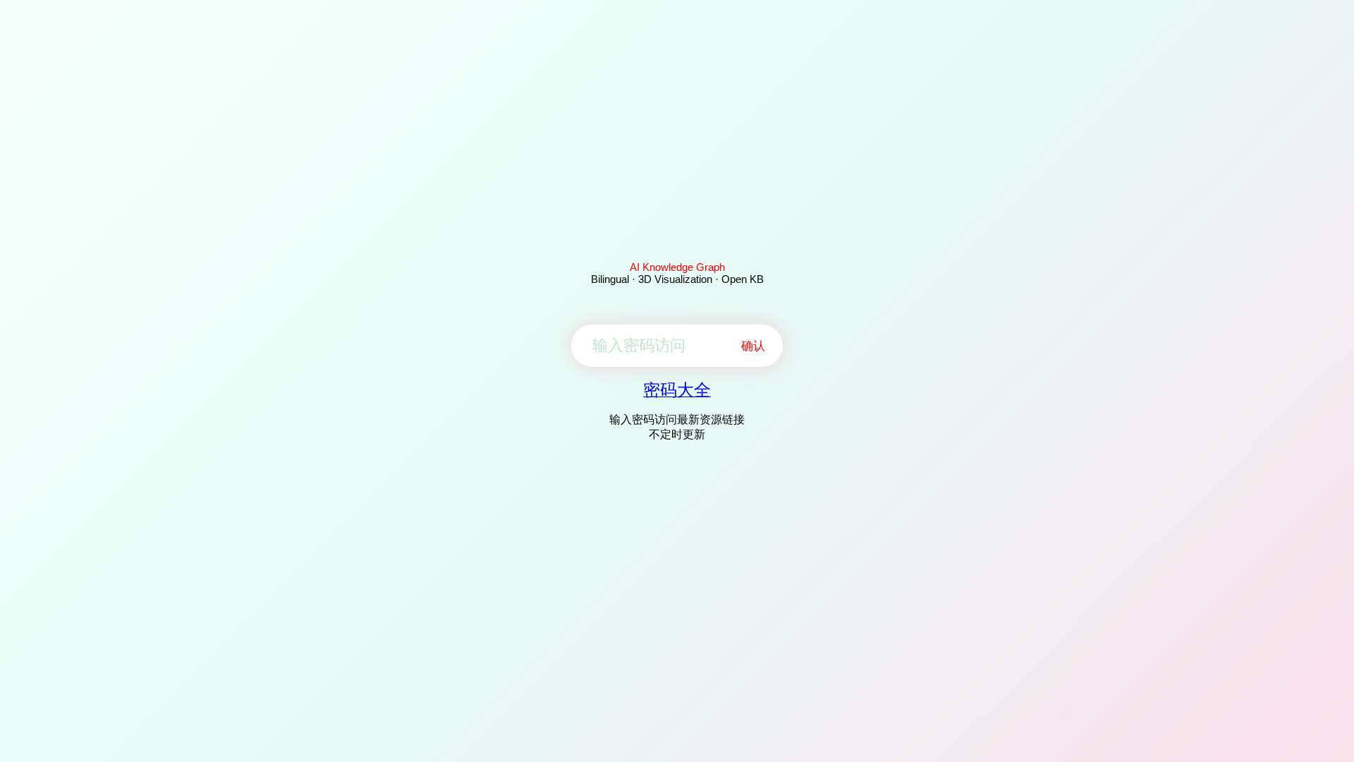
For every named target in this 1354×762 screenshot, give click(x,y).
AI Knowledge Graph (677, 267)
